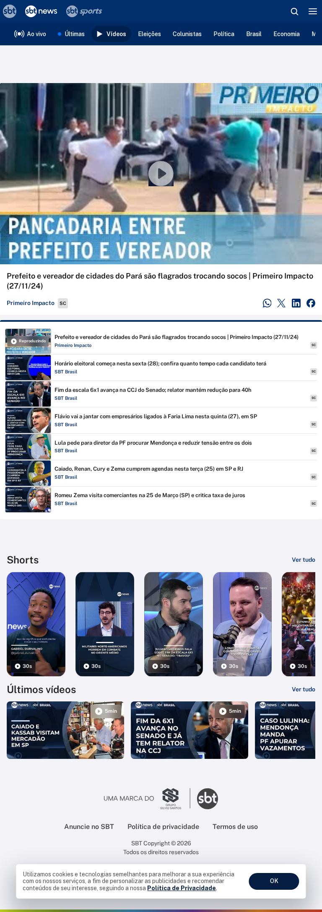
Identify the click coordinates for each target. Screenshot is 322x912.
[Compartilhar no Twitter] (281, 303)
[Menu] (313, 11)
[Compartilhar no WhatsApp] (267, 303)
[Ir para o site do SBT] (207, 798)
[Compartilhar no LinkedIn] (296, 303)
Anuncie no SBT (89, 827)
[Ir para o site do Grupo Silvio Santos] (147, 798)
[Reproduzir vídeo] (161, 173)
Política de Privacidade (181, 888)
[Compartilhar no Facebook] (310, 303)
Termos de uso (235, 827)
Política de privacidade (163, 827)
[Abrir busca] (294, 11)
